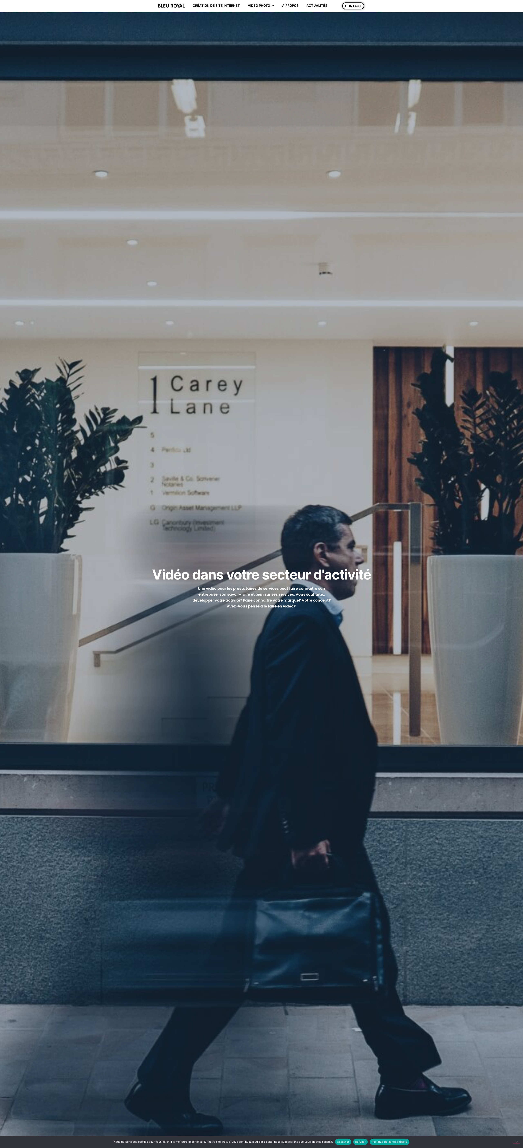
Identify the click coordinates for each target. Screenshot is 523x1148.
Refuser (360, 1141)
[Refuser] (516, 1142)
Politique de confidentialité (389, 1141)
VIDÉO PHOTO (259, 5)
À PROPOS (290, 5)
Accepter (343, 1141)
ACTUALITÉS (316, 5)
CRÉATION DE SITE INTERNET (216, 5)
